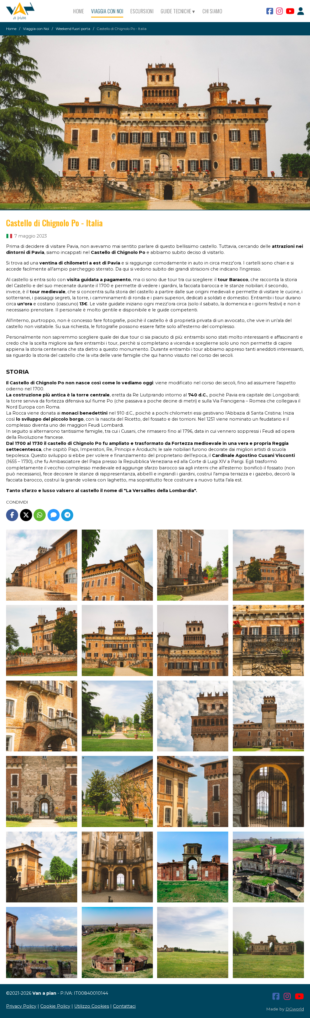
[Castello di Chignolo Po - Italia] (155, 122)
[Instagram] (279, 11)
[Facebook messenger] (54, 515)
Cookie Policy (55, 1006)
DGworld (294, 1009)
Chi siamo (212, 11)
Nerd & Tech (172, 36)
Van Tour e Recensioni (182, 45)
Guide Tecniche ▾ (178, 11)
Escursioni (141, 11)
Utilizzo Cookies (91, 1006)
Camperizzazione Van (181, 27)
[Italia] (9, 236)
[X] (26, 515)
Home (78, 11)
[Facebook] (269, 11)
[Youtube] (290, 11)
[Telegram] (67, 515)
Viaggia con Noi (107, 11)
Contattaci (124, 1006)
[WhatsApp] (40, 515)
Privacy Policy (21, 1006)
